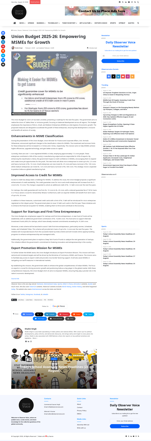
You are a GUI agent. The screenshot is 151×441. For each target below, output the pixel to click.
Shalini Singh (19, 48)
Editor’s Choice (101, 23)
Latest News (29, 300)
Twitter (22, 294)
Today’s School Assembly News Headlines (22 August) (54, 369)
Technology (53, 23)
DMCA (79, 414)
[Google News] (58, 306)
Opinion (31, 23)
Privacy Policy (81, 410)
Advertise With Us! (83, 425)
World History (66, 287)
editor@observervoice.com (56, 414)
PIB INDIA (50, 300)
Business (40, 23)
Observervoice (38, 300)
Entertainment (37, 289)
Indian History (77, 287)
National (25, 30)
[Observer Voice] (19, 12)
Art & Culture (85, 23)
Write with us (81, 428)
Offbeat (122, 23)
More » (35, 338)
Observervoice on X (108, 174)
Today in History (69, 23)
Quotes (131, 23)
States (54, 359)
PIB (45, 300)
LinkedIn (45, 294)
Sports (113, 23)
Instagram (29, 294)
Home (15, 30)
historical (33, 287)
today (13, 289)
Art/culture (77, 284)
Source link (15, 279)
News (21, 23)
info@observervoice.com (55, 407)
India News (21, 300)
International (48, 284)
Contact (79, 407)
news (55, 284)
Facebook (37, 294)
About (79, 404)
